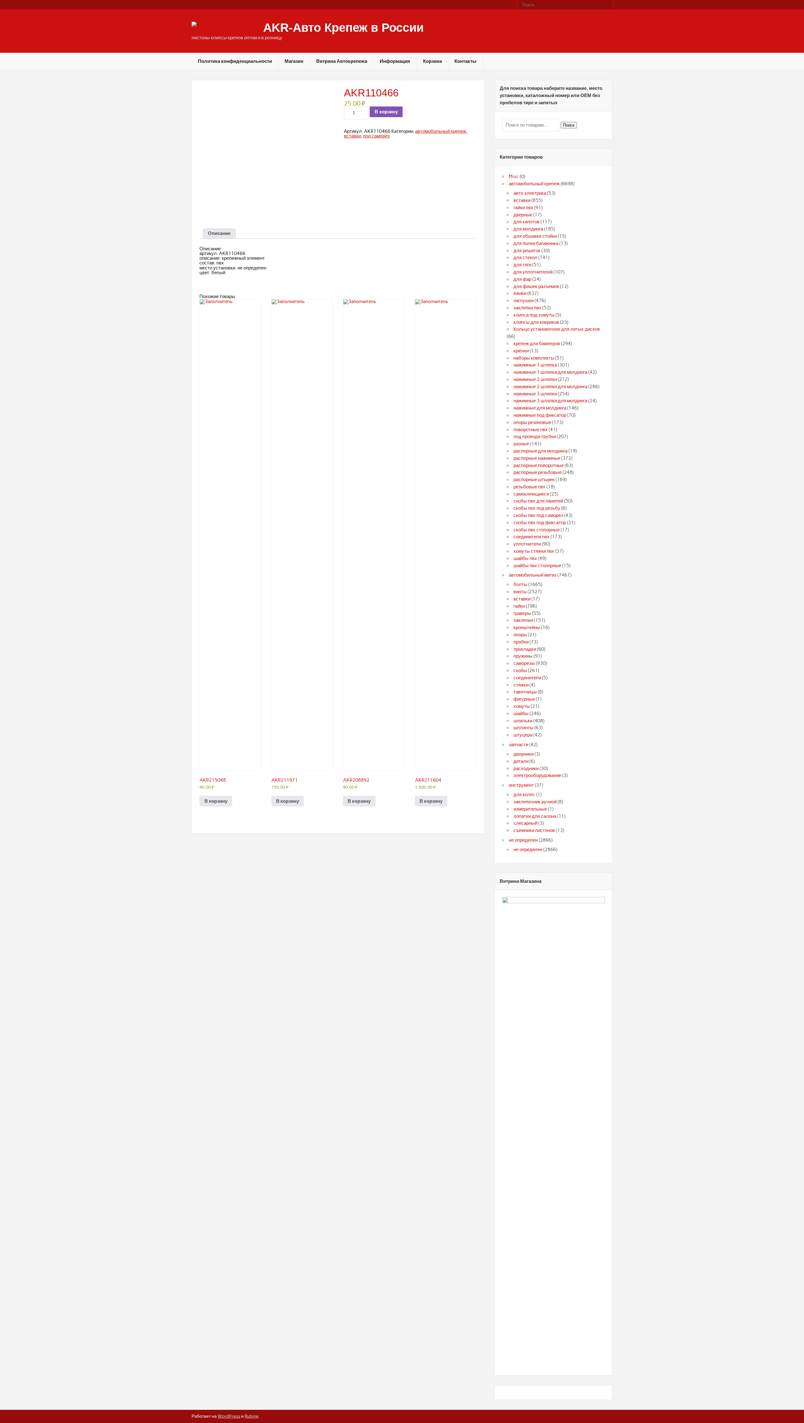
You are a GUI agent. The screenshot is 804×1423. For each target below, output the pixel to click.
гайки (519, 606)
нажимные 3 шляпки (535, 394)
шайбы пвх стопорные (537, 565)
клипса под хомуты (534, 315)
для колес (524, 794)
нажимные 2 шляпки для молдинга (550, 386)
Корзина (432, 61)
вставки (352, 136)
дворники (523, 754)
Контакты (465, 61)
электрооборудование (537, 775)
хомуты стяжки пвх (533, 551)
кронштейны (526, 627)
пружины (523, 656)
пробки (521, 642)
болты (520, 584)
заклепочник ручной (535, 802)
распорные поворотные (538, 465)
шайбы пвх (525, 558)
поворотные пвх (530, 429)
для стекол (525, 257)
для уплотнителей (532, 272)
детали (521, 761)
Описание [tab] (219, 233)
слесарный (525, 823)
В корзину (386, 111)
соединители (527, 678)
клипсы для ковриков (536, 322)
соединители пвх (531, 537)
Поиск (568, 125)
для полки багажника (535, 243)
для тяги (522, 265)
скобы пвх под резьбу (536, 508)
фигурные (524, 699)
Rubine (251, 1416)
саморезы (524, 663)
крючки (521, 351)
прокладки (524, 649)
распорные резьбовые (537, 472)
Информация (395, 61)
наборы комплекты (533, 358)
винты (520, 592)
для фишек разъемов (536, 286)
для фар (522, 279)
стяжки (521, 685)
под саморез (376, 136)
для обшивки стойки (535, 236)
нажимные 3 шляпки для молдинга (550, 401)
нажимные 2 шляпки (535, 379)
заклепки (523, 620)
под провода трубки (534, 436)
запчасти (518, 744)
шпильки (522, 721)
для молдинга (528, 229)
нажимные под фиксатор (539, 415)
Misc (514, 176)
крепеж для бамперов (536, 343)
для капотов (526, 222)
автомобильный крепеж (440, 131)
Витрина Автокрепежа (341, 61)
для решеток (527, 250)
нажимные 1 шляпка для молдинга (550, 372)
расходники (526, 768)
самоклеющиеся (531, 494)
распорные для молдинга (540, 451)
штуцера (522, 735)
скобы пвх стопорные (536, 530)
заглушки (523, 300)
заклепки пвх (527, 308)
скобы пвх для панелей (538, 501)
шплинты (523, 728)
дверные (522, 215)
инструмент (521, 785)
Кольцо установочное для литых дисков (556, 329)
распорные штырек (534, 479)
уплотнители (527, 544)
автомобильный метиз (533, 575)
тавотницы (525, 692)
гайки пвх (523, 207)
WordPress (229, 1416)
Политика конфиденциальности (235, 61)
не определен (523, 840)
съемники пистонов (534, 830)
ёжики (519, 293)
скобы (520, 670)
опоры (520, 635)
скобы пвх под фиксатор (539, 522)
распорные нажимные (536, 458)
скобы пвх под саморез (538, 515)
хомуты (521, 706)
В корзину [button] (215, 801)
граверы (522, 613)
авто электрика (529, 193)
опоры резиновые (532, 422)
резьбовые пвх (529, 487)
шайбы (521, 713)
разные (521, 444)
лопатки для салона (534, 816)
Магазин (294, 61)
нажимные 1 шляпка (535, 365)
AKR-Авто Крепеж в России (343, 27)
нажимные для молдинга (539, 408)
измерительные (530, 809)
